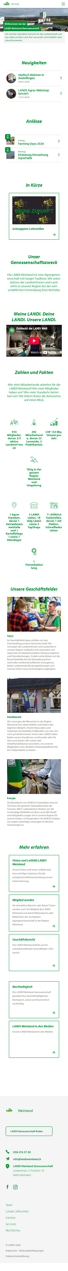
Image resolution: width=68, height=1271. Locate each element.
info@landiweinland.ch (27, 1159)
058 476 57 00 (22, 1152)
